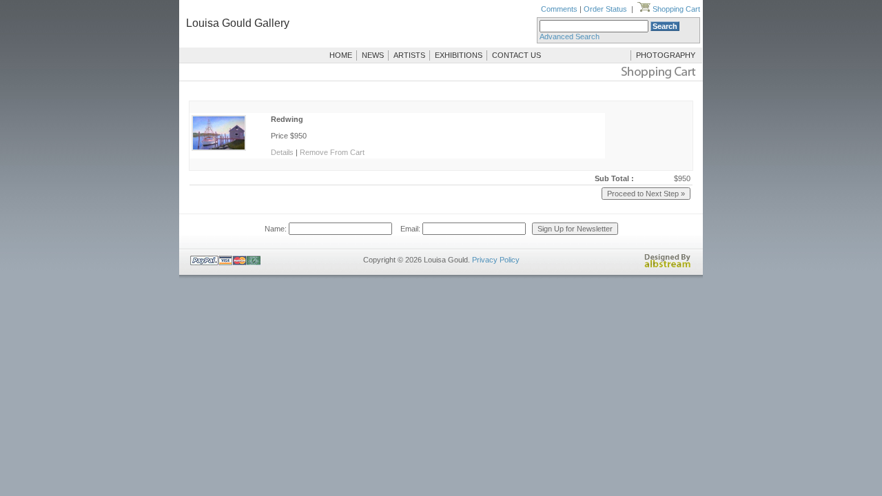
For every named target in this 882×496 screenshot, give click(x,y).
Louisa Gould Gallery (237, 23)
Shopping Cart (675, 9)
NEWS (373, 55)
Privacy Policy (496, 260)
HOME (340, 55)
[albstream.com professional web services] (668, 265)
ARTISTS (409, 55)
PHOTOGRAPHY (665, 55)
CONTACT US (516, 55)
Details (282, 152)
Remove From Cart (332, 152)
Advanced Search (569, 36)
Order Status (605, 9)
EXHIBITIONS (458, 55)
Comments (559, 9)
